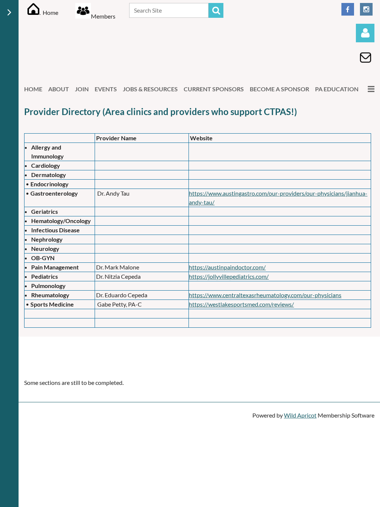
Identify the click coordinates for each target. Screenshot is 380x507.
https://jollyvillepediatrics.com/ (229, 276)
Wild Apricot (300, 415)
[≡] (369, 89)
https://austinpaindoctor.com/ (227, 267)
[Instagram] (366, 9)
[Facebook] (347, 9)
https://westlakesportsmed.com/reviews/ (241, 304)
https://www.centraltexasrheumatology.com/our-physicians (265, 294)
